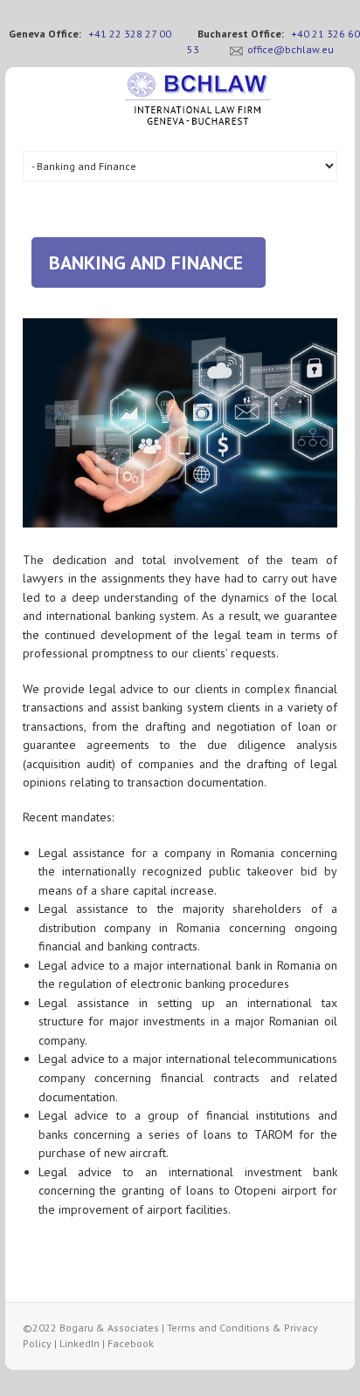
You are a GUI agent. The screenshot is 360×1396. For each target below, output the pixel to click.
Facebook (130, 1343)
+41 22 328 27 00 (129, 33)
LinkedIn (79, 1343)
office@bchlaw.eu (290, 49)
